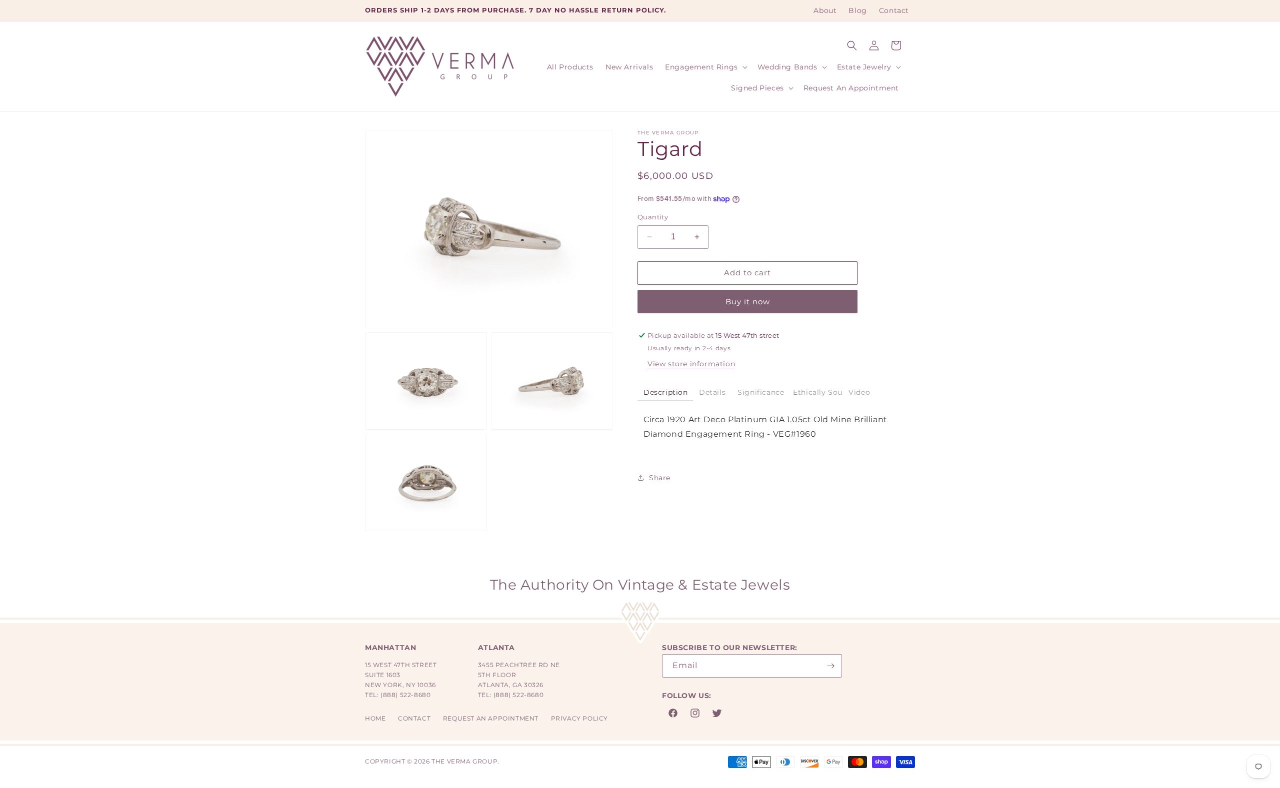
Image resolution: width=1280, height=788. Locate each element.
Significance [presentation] (761, 392)
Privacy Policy (579, 718)
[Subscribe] (831, 666)
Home (375, 718)
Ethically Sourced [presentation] (817, 392)
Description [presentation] (666, 392)
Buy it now (748, 301)
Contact (414, 718)
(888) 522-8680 (405, 695)
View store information (691, 363)
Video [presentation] (859, 392)
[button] (852, 45)
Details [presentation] (712, 392)
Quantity (653, 217)
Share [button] (659, 477)
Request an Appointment (490, 718)
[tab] (665, 393)
